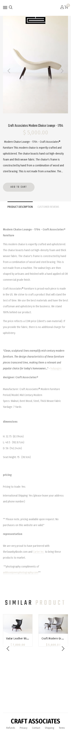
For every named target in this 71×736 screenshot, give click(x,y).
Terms (62, 727)
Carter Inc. (38, 551)
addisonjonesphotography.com (20, 572)
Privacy (23, 727)
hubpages (56, 368)
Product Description (20, 207)
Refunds (10, 727)
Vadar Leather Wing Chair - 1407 (25, 638)
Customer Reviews (48, 207)
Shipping (49, 727)
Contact (36, 727)
